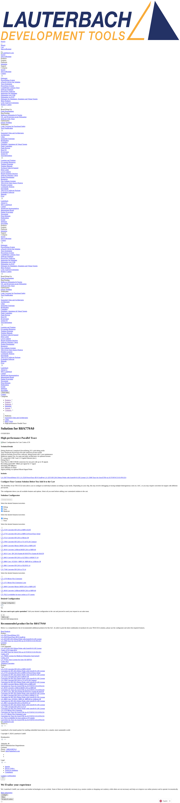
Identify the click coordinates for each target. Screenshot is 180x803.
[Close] (1, 801)
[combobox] (165, 801)
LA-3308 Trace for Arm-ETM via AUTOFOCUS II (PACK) (106, 477)
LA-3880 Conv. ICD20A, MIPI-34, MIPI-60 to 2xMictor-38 (21, 561)
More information (6, 793)
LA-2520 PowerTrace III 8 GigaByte (32, 477)
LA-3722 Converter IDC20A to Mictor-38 (15, 538)
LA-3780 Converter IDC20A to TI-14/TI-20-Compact (19, 542)
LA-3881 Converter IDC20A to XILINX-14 (15, 565)
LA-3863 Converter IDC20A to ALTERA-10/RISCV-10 (19, 557)
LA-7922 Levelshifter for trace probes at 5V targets (18, 594)
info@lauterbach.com (13, 751)
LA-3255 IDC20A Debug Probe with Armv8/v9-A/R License (65, 477)
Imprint (7, 766)
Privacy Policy (10, 768)
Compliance (9, 772)
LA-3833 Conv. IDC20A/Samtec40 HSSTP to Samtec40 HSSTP (22, 553)
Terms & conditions (11, 770)
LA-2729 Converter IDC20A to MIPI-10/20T (16, 530)
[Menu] (1, 51)
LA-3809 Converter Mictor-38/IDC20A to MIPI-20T (18, 546)
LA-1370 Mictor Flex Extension (11, 579)
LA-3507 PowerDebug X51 (10, 477)
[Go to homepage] (90, 40)
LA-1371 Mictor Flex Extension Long (13, 583)
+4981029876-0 (11, 749)
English (165, 801)
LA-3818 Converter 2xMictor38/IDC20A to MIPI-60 (18, 550)
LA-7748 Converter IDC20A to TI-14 (13, 569)
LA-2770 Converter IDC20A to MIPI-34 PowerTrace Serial (20, 534)
